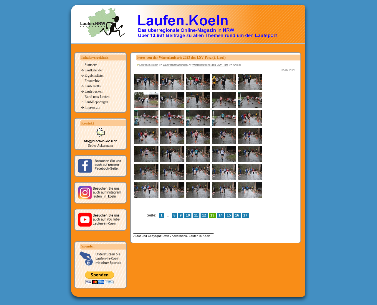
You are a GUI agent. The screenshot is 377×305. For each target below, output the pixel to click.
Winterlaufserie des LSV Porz (210, 64)
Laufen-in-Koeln (148, 64)
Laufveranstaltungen (175, 64)
